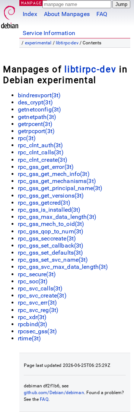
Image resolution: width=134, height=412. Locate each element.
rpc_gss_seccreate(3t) (47, 238)
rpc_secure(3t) (37, 274)
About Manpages (67, 14)
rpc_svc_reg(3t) (38, 310)
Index (30, 14)
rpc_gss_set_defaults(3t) (50, 252)
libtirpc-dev (67, 42)
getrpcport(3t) (36, 131)
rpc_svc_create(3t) (42, 295)
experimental (38, 42)
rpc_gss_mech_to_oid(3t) (51, 223)
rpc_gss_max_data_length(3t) (57, 216)
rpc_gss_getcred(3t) (44, 202)
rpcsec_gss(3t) (37, 331)
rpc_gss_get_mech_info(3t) (54, 173)
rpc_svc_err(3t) (37, 302)
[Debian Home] (9, 15)
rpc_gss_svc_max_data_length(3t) (63, 266)
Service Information (49, 33)
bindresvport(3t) (39, 95)
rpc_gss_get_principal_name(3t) (60, 188)
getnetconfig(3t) (39, 109)
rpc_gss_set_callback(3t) (51, 245)
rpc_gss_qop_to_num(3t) (50, 231)
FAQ (101, 14)
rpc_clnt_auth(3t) (40, 145)
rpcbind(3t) (33, 324)
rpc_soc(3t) (33, 281)
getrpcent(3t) (35, 124)
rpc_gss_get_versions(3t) (51, 195)
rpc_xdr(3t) (32, 317)
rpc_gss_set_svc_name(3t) (53, 259)
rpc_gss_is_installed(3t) (49, 209)
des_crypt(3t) (35, 102)
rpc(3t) (27, 138)
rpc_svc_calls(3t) (40, 288)
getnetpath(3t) (37, 116)
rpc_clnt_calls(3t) (41, 152)
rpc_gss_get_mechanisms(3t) (57, 181)
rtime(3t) (29, 338)
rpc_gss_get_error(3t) (46, 166)
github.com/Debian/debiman (54, 392)
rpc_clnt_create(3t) (42, 159)
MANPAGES (33, 2)
